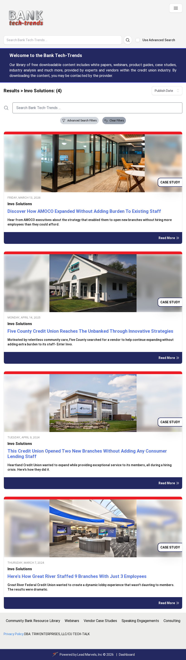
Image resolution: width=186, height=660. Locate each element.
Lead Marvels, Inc (89, 654)
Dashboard (127, 654)
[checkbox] (138, 40)
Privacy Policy (14, 634)
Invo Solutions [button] (19, 204)
